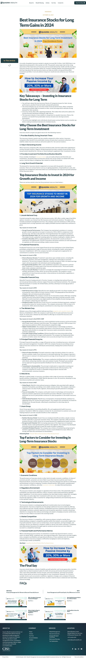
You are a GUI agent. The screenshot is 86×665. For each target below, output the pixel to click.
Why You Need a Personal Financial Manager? (34, 598)
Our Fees (53, 2)
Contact (31, 640)
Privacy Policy (5, 656)
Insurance (48, 11)
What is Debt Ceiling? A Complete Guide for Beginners (34, 611)
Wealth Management (54, 631)
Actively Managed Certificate (54, 636)
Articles (48, 2)
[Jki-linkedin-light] (75, 649)
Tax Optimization (53, 641)
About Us (31, 2)
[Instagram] (78, 649)
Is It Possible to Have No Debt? (73, 611)
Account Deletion (33, 638)
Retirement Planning (54, 639)
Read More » (30, 600)
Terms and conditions (79, 656)
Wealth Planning (40, 2)
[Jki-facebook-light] (72, 649)
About (30, 631)
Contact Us (60, 2)
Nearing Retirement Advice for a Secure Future (74, 598)
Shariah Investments (54, 633)
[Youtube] (81, 649)
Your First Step (79, 2)
